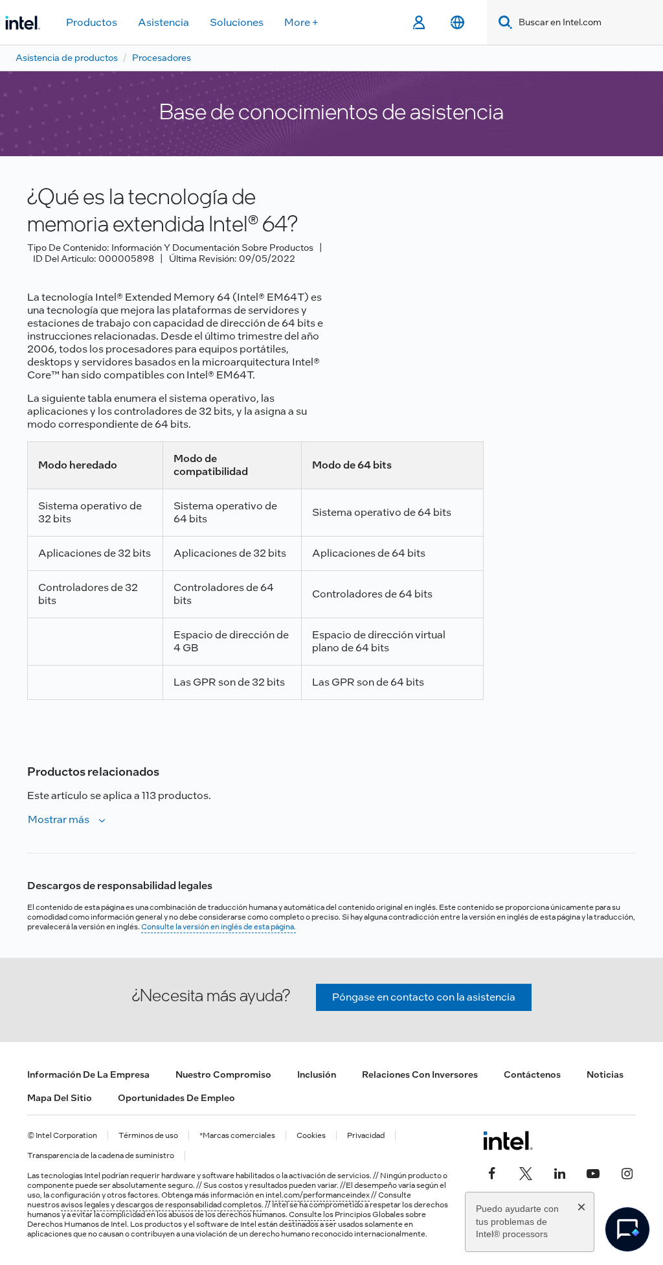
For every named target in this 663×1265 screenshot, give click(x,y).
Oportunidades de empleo (176, 1098)
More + (301, 22)
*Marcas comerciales (237, 1136)
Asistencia (163, 22)
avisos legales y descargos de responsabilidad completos (161, 1205)
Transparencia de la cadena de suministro (100, 1156)
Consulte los (312, 1214)
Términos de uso (148, 1136)
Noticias (605, 1074)
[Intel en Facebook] (492, 1171)
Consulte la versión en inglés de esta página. (218, 927)
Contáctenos (532, 1074)
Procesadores (161, 58)
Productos (91, 22)
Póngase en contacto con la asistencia (423, 997)
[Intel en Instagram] (627, 1171)
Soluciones (237, 22)
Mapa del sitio (59, 1098)
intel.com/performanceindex (317, 1195)
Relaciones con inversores (420, 1074)
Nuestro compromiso (223, 1074)
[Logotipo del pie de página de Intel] (508, 1140)
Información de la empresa (88, 1074)
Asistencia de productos (67, 58)
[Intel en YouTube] (593, 1171)
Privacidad (366, 1136)
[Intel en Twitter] (526, 1171)
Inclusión (316, 1074)
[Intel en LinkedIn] (559, 1171)
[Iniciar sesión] (418, 22)
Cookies (311, 1136)
